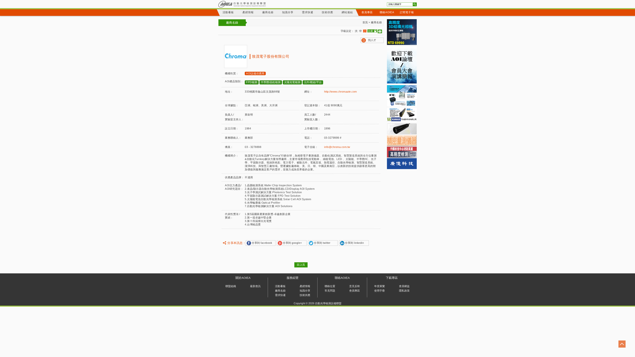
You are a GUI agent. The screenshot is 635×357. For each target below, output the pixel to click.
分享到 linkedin (354, 242)
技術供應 (327, 12)
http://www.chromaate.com (340, 91)
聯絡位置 (330, 286)
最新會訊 (255, 286)
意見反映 (354, 286)
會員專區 (367, 12)
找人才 (372, 40)
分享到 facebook (262, 242)
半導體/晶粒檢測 (271, 82)
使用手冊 (379, 290)
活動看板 (228, 12)
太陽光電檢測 (292, 82)
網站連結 (347, 12)
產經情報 (248, 12)
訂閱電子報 (407, 12)
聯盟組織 (230, 286)
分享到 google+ (292, 242)
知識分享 (287, 12)
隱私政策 (404, 290)
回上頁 (301, 264)
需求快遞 (307, 12)
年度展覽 (379, 286)
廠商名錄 (268, 12)
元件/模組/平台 (313, 82)
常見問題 (330, 290)
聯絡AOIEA (387, 12)
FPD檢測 (251, 82)
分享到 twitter (322, 242)
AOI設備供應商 (255, 73)
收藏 (370, 31)
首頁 (365, 22)
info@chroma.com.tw (337, 147)
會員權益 (404, 286)
